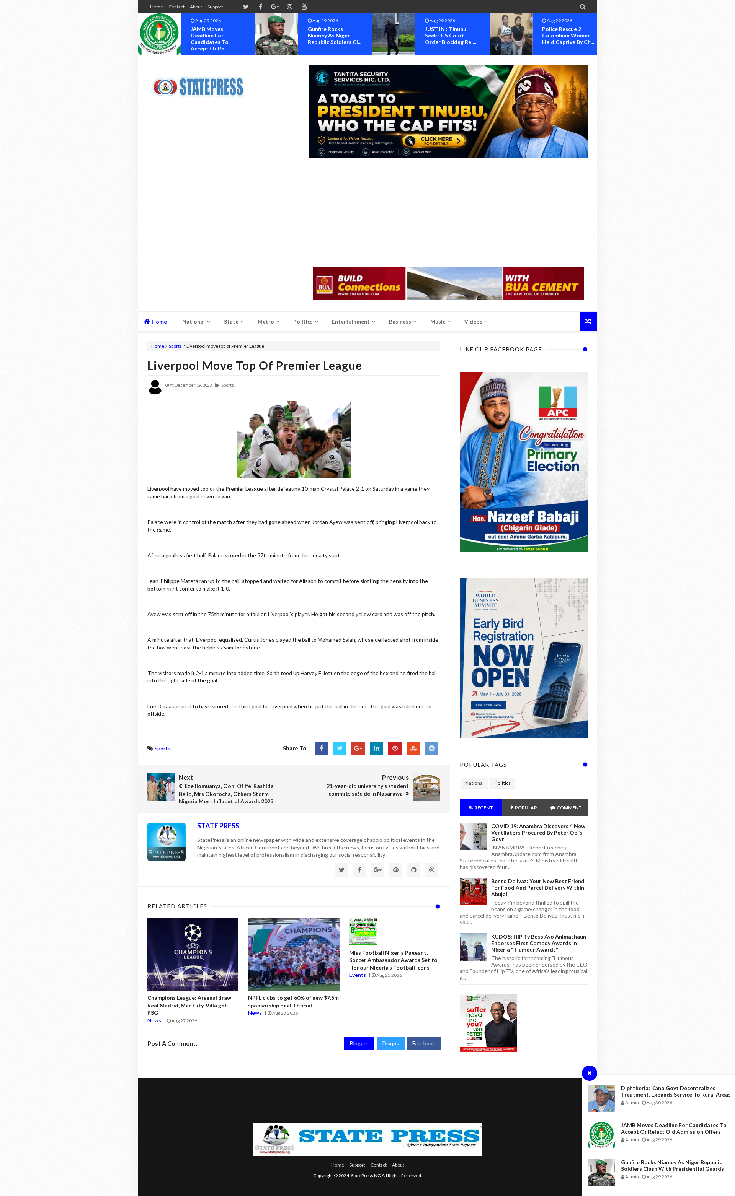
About (196, 7)
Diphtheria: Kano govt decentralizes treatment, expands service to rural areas (676, 1091)
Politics (503, 783)
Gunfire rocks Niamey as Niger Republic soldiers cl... (334, 35)
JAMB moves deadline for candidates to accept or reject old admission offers (674, 1128)
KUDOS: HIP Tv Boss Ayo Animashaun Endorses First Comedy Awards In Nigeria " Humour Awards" (538, 943)
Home (156, 7)
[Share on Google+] (358, 748)
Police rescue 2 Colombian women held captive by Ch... (568, 35)
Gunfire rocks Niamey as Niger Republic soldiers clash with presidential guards (672, 1165)
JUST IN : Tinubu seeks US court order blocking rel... (450, 35)
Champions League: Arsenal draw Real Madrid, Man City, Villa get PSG (189, 1005)
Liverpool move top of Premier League (254, 365)
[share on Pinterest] (395, 748)
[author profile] (155, 393)
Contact (176, 7)
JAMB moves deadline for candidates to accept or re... (210, 39)
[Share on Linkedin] (376, 748)
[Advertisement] (448, 213)
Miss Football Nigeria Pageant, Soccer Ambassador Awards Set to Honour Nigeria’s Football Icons (393, 960)
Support (215, 7)
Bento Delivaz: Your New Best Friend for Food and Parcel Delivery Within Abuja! (538, 887)
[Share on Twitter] (339, 748)
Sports (175, 346)
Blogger (359, 1043)
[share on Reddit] (431, 748)
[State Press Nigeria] (201, 82)
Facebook (423, 1043)
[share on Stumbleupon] (413, 748)
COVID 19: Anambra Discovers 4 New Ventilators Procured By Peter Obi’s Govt (538, 832)
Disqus (390, 1043)
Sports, (228, 384)
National (474, 783)
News (154, 1020)
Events (357, 974)
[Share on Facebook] (321, 748)
